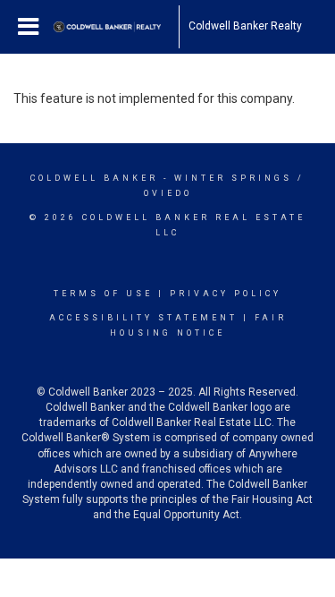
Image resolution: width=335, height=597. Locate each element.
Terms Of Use (103, 293)
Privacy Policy (225, 293)
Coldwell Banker (94, 178)
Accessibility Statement (143, 317)
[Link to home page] (116, 27)
